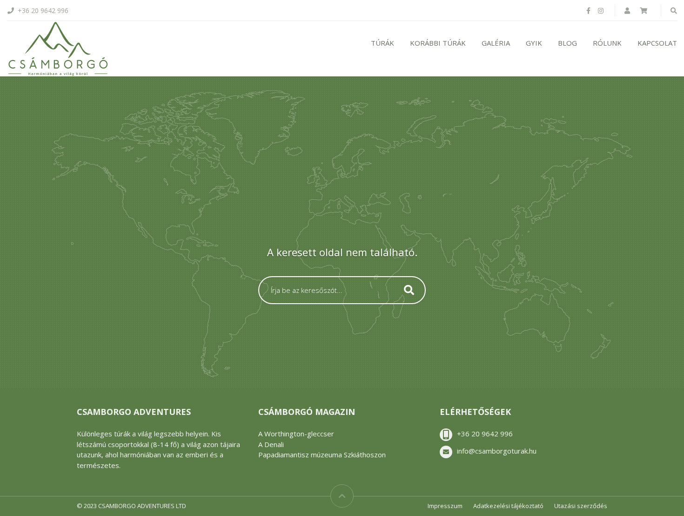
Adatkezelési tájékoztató (508, 506)
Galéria (496, 43)
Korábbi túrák (438, 43)
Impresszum (445, 506)
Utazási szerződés (580, 506)
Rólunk (607, 43)
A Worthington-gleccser (296, 433)
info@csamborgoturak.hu (496, 450)
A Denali (271, 444)
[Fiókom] (628, 10)
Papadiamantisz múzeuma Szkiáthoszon (322, 454)
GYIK (534, 43)
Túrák (382, 43)
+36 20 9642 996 (485, 433)
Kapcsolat (657, 43)
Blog (567, 43)
